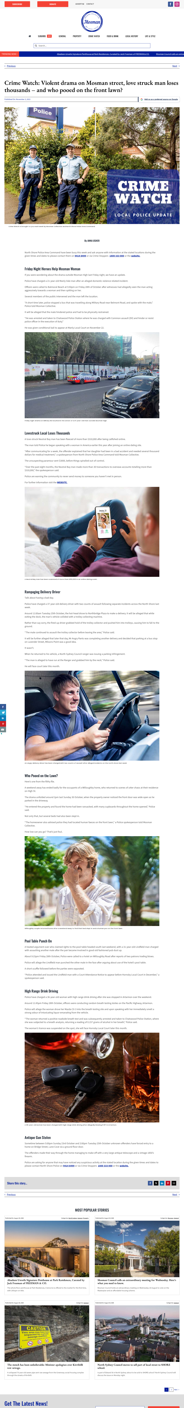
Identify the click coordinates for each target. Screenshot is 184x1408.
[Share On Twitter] (3, 712)
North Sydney (73, 1218)
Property (85, 1218)
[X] (156, 1183)
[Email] (174, 1183)
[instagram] (177, 4)
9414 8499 (80, 256)
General (80, 1218)
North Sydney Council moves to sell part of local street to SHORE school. (134, 1366)
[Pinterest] (168, 1183)
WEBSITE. (62, 482)
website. (135, 256)
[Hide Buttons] (1, 734)
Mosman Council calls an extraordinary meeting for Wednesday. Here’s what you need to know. (91, 54)
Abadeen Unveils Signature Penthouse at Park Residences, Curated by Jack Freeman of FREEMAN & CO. (45, 1281)
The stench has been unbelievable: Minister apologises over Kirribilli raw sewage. (45, 1366)
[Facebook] (150, 1183)
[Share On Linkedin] (3, 718)
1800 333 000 (117, 256)
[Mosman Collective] (92, 12)
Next (174, 66)
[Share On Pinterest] (3, 724)
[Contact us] (3, 729)
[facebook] (170, 4)
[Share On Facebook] (3, 707)
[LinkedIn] (162, 1183)
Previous (11, 66)
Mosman (170, 1218)
